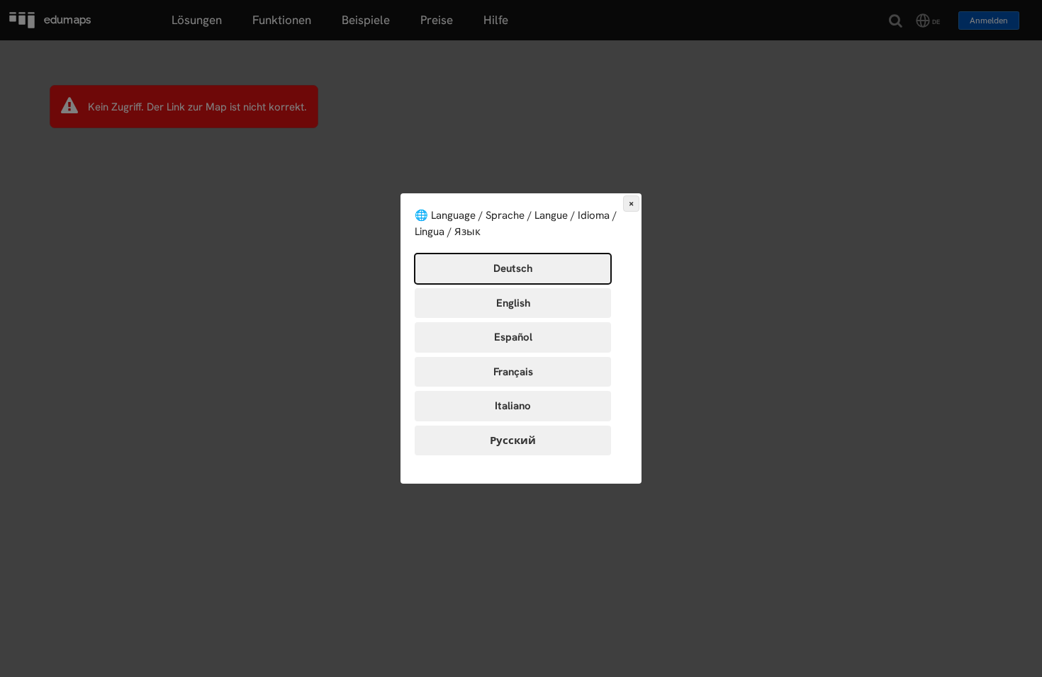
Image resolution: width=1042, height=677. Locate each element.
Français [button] (513, 372)
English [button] (513, 303)
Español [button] (513, 337)
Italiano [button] (513, 406)
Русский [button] (513, 440)
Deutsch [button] (512, 268)
